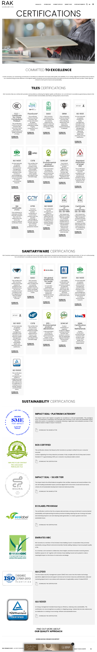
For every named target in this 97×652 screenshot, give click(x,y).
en (89, 4)
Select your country (80, 649)
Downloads (47, 4)
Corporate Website (79, 4)
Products (38, 4)
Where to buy (68, 4)
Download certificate (14, 137)
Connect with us (57, 4)
